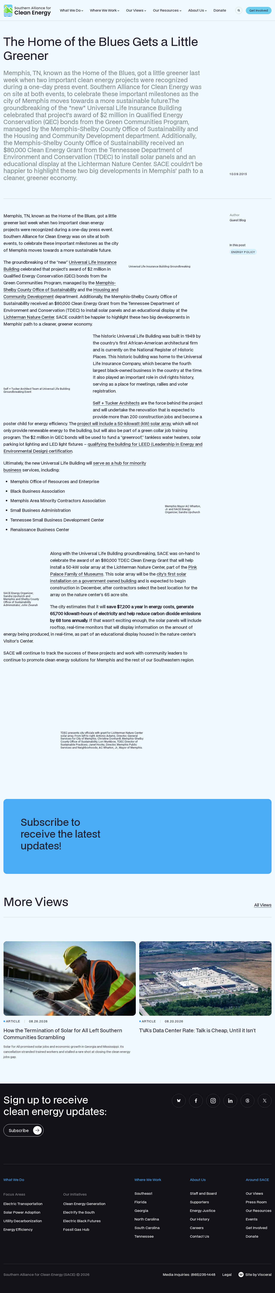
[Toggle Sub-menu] (82, 10)
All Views (263, 905)
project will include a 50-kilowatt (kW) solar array (124, 423)
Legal (227, 1274)
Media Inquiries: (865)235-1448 (189, 1274)
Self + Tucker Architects (116, 403)
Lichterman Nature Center (28, 317)
